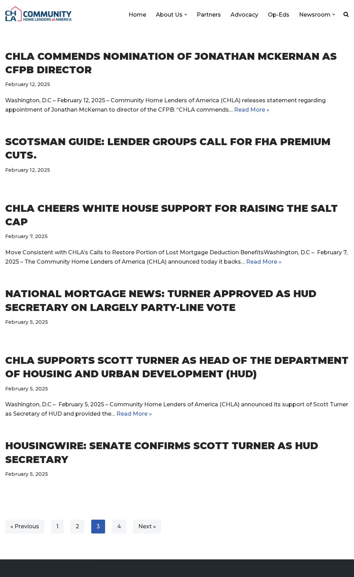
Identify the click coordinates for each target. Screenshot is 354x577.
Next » (147, 526)
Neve (12, 568)
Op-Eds (278, 14)
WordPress (75, 568)
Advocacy (244, 14)
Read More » (251, 109)
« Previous (24, 526)
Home (137, 14)
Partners (209, 14)
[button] (185, 14)
